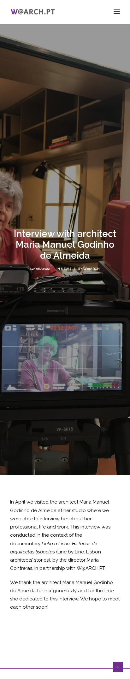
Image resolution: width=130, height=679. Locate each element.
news (66, 268)
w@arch (91, 268)
